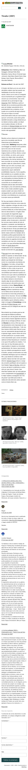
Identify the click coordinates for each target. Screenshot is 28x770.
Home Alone (11, 245)
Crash (9, 302)
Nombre (4, 738)
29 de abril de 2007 (7, 634)
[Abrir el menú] (26, 8)
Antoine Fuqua (11, 361)
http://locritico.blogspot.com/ (17, 520)
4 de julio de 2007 (6, 512)
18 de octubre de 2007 (7, 486)
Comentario (5, 720)
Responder (4, 501)
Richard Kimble (14, 126)
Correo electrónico (7, 745)
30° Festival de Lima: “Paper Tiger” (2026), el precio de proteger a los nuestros (12, 419)
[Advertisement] (14, 47)
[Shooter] (4, 253)
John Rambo (19, 249)
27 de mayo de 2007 (7, 540)
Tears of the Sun (14, 365)
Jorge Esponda (10, 25)
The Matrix (4, 264)
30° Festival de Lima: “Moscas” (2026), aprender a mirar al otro (13, 442)
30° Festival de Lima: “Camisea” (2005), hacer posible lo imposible (13, 466)
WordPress (24, 766)
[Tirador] (4, 64)
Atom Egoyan (13, 304)
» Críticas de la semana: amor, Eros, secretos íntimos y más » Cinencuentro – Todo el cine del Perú (12, 482)
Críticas (11, 390)
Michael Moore (19, 231)
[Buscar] (19, 8)
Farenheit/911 (20, 373)
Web (2, 752)
